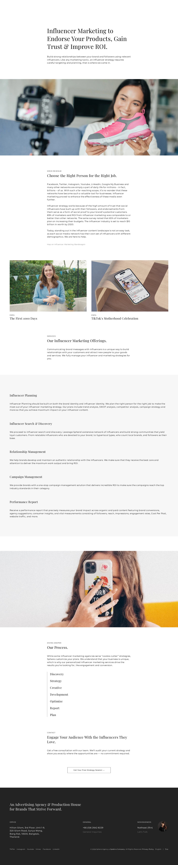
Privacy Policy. (148, 849)
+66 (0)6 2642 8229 (93, 827)
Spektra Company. (117, 849)
